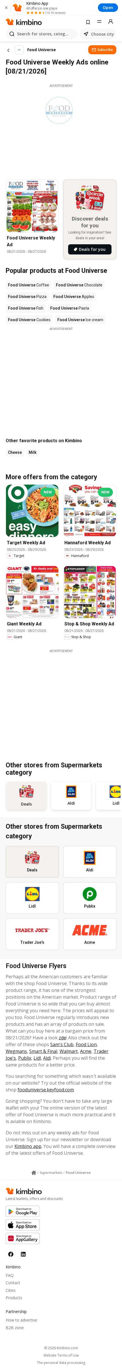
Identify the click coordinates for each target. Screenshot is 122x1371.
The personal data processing (61, 1363)
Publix (24, 1058)
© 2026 (61, 1348)
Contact (13, 1282)
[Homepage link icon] (33, 1173)
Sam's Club (61, 1044)
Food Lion (86, 1044)
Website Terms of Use (61, 1355)
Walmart (69, 1051)
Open (108, 7)
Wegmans (16, 1051)
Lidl (37, 1058)
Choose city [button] (102, 34)
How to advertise (21, 1320)
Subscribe (105, 49)
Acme (85, 1051)
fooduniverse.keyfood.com (46, 1090)
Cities (11, 1290)
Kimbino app (27, 1146)
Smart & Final (43, 1051)
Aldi (47, 1058)
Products (14, 1297)
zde (62, 1038)
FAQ (10, 1275)
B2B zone (15, 1327)
